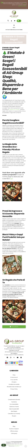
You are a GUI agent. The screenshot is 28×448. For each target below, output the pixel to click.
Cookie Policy (18, 445)
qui (11, 179)
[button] (2, 3)
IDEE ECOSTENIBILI (22, 6)
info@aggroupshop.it (10, 445)
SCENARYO (17, 446)
